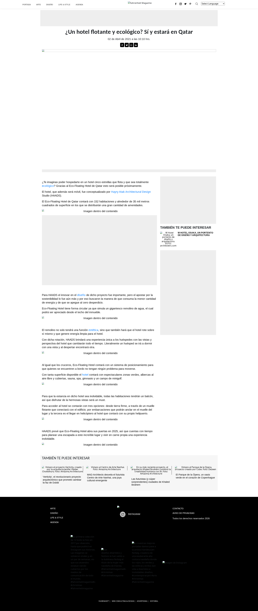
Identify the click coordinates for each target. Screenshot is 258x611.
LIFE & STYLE (56, 517)
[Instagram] (180, 4)
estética (93, 330)
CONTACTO (178, 508)
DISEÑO (54, 513)
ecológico (48, 186)
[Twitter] (185, 4)
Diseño (49, 4)
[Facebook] (176, 4)
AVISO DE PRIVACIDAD (183, 513)
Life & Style (64, 4)
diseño (81, 295)
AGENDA (54, 522)
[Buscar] (197, 3)
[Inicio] (140, 2)
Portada (26, 4)
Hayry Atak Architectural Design (131, 192)
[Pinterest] (190, 4)
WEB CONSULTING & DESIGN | (123, 601)
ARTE (53, 508)
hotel (85, 374)
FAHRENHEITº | (104, 601)
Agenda (79, 4)
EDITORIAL (154, 601)
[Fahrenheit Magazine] (129, 507)
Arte (38, 4)
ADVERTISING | (143, 601)
